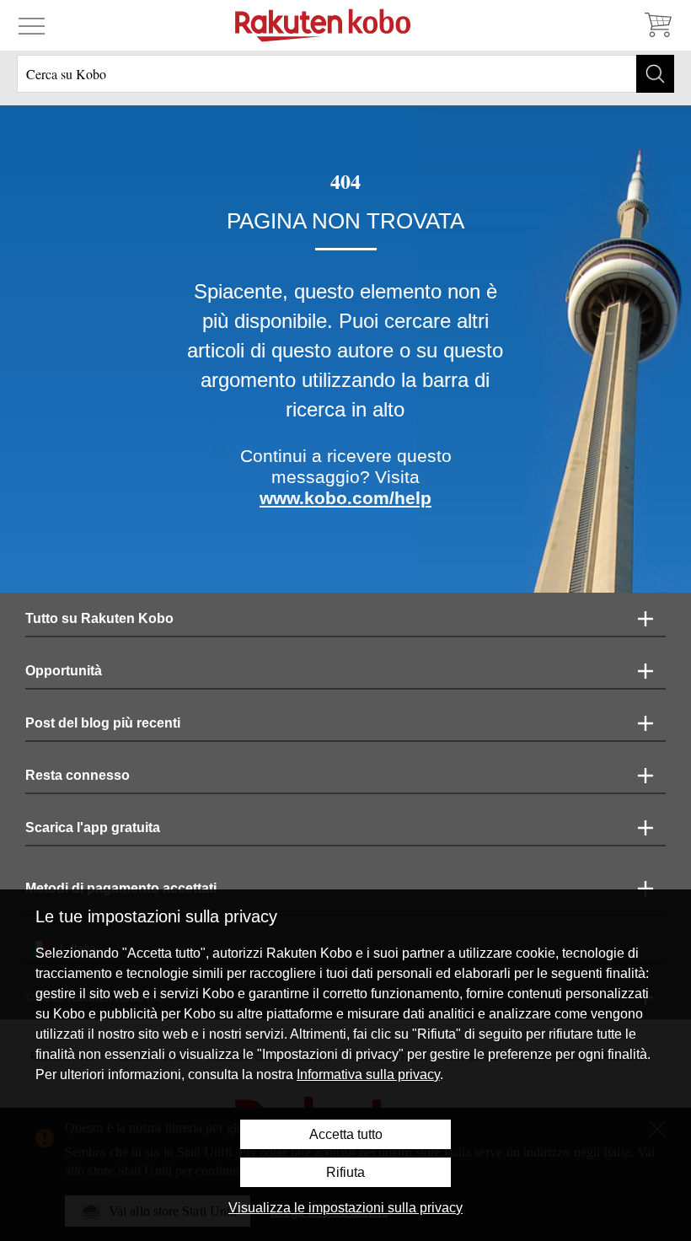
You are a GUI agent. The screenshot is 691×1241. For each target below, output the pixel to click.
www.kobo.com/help (345, 498)
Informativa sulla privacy (368, 1074)
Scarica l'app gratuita (92, 827)
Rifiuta (345, 1172)
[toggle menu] (32, 25)
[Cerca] (655, 74)
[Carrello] (657, 25)
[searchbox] (345, 74)
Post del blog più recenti (102, 723)
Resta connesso (77, 775)
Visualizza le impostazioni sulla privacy (345, 1208)
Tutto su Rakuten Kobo (99, 618)
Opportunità (63, 670)
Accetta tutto (346, 1134)
